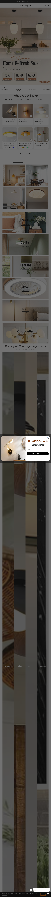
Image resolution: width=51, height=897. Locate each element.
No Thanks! (37, 457)
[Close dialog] (48, 438)
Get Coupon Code (37, 453)
